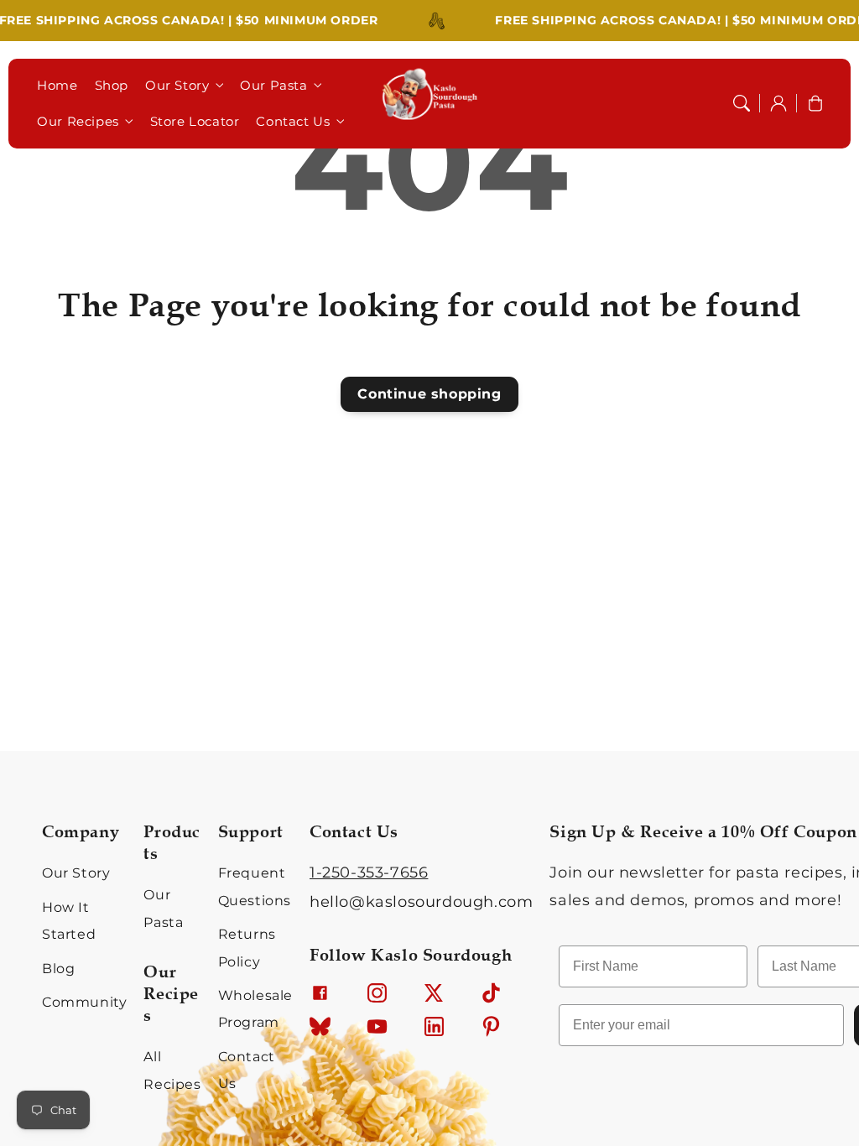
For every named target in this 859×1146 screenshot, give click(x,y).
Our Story (177, 85)
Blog (58, 969)
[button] (741, 103)
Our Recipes (78, 121)
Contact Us (293, 121)
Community (84, 1002)
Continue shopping (429, 394)
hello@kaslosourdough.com (421, 902)
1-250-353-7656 (369, 872)
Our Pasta (273, 85)
